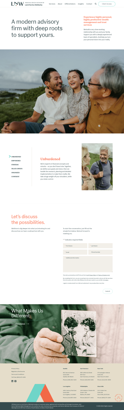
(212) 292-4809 (106, 380)
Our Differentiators (18, 324)
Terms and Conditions (17, 374)
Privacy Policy (92, 275)
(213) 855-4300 (71, 397)
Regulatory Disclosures (18, 371)
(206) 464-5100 (71, 380)
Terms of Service (102, 275)
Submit (107, 291)
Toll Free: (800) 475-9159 (18, 377)
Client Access (107, 4)
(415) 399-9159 (89, 380)
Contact (89, 4)
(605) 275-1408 (106, 397)
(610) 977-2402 (89, 397)
